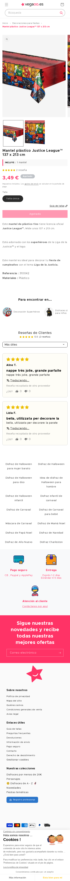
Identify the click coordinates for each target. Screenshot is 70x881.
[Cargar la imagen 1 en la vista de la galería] (13, 133)
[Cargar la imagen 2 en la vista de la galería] (35, 133)
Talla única (14, 199)
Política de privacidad (18, 696)
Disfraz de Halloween (51, 464)
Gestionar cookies (18, 760)
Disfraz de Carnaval (19, 510)
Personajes (13, 779)
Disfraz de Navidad (51, 533)
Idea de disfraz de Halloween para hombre (51, 482)
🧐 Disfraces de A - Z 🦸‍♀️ (22, 783)
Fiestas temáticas (17, 792)
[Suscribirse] (59, 653)
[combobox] (35, 12)
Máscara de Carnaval (19, 523)
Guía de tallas (14, 729)
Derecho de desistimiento (21, 755)
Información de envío (18, 742)
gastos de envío (32, 184)
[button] (6, 4)
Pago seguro (13, 747)
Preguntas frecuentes (18, 733)
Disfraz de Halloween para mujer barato (19, 466)
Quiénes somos (15, 705)
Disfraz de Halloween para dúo (19, 480)
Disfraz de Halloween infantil (19, 498)
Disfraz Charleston (51, 542)
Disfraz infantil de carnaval (51, 498)
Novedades (14, 788)
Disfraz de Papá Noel (19, 533)
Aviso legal (13, 714)
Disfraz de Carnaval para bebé (51, 512)
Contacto (12, 751)
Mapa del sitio (14, 701)
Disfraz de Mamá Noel (51, 523)
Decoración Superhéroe (27, 312)
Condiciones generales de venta (24, 710)
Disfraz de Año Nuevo (18, 542)
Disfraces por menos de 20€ (24, 774)
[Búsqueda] (61, 13)
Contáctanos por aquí (35, 606)
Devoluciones (14, 738)
